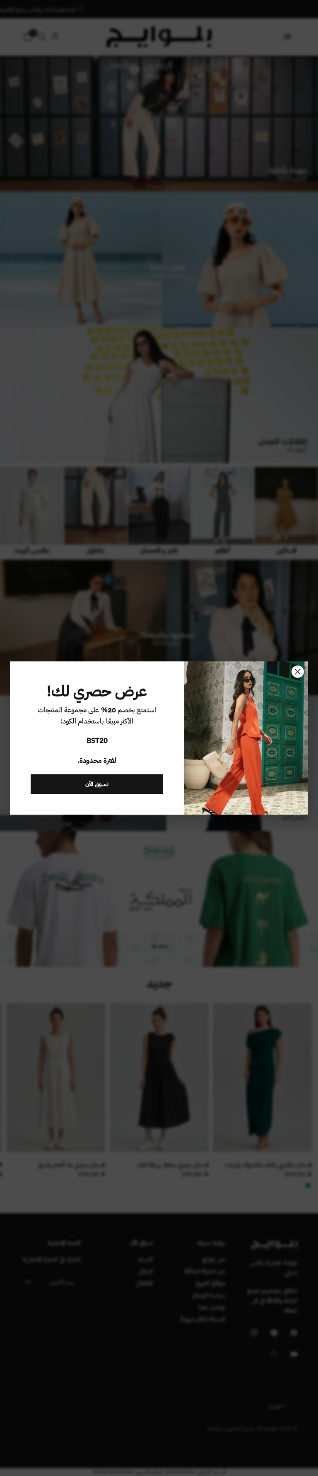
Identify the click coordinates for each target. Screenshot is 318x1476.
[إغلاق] (298, 672)
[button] (97, 784)
